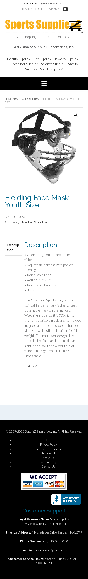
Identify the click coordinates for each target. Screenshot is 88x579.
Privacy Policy (48, 444)
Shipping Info (48, 453)
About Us (48, 458)
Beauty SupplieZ (19, 59)
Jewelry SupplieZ (66, 59)
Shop (48, 440)
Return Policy (48, 462)
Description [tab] (13, 247)
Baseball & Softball (27, 98)
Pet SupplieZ (42, 59)
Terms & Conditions (48, 449)
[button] (44, 84)
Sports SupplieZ (51, 69)
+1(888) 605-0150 (50, 3)
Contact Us (48, 466)
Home (8, 98)
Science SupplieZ (53, 64)
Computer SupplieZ (24, 64)
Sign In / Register (32, 9)
